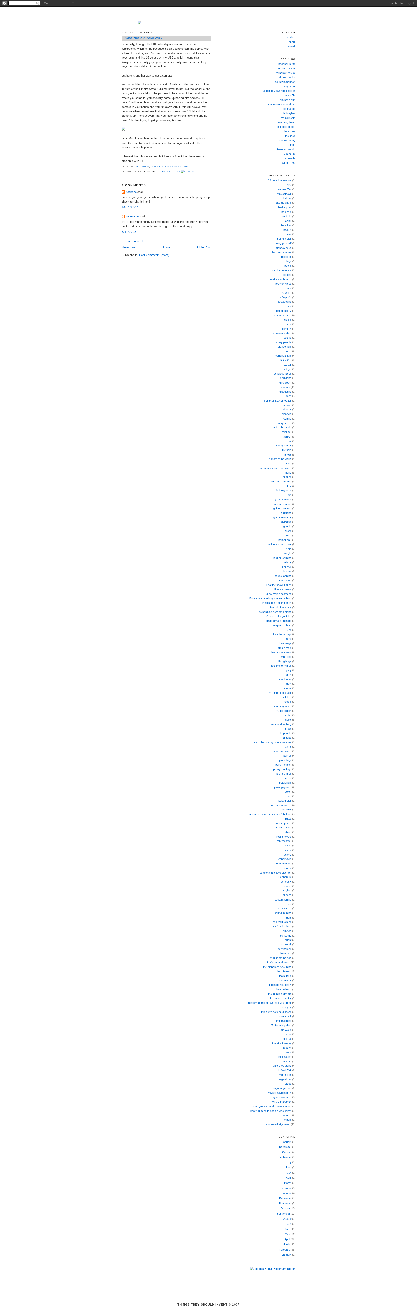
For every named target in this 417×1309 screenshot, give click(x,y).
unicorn (287, 1061)
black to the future (281, 252)
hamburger (284, 539)
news (288, 728)
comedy (286, 328)
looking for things (281, 665)
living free (285, 656)
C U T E (286, 292)
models (287, 701)
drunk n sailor (287, 77)
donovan (286, 405)
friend (288, 472)
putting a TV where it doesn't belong (270, 814)
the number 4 (283, 989)
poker (288, 791)
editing (287, 418)
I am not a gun (287, 100)
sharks (287, 886)
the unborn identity (280, 998)
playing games (282, 787)
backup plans (283, 202)
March (287, 1182)
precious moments (280, 805)
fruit (289, 486)
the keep (290, 136)
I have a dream (282, 589)
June (288, 1167)
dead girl (286, 369)
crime (288, 351)
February (286, 1188)
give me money (282, 517)
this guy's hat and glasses (276, 1012)
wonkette (290, 158)
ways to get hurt (282, 1088)
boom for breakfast (280, 270)
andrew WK (284, 189)
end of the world (282, 427)
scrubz (287, 868)
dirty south (285, 382)
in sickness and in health (276, 602)
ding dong (285, 378)
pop (289, 796)
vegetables (284, 1079)
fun (289, 495)
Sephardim (284, 877)
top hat (287, 1038)
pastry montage (282, 769)
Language (285, 643)
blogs (288, 261)
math (288, 683)
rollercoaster (284, 841)
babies (287, 198)
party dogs (285, 760)
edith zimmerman (285, 82)
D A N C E (285, 360)
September (284, 1157)
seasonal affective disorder (275, 872)
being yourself (283, 243)
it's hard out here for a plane (275, 611)
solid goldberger (285, 126)
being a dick (284, 238)
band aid (286, 216)
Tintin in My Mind (281, 1025)
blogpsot (286, 256)
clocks (287, 319)
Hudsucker (285, 580)
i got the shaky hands (278, 585)
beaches (286, 225)
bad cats (286, 211)
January (286, 1141)
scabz (288, 850)
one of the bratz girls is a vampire (272, 742)
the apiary (289, 131)
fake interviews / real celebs (279, 90)
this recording (287, 140)
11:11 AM (161, 171)
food (288, 463)
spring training (283, 913)
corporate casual (285, 73)
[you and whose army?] (139, 23)
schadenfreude (282, 863)
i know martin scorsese (278, 593)
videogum (289, 154)
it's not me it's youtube (278, 616)
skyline (287, 890)
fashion (287, 436)
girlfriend (286, 513)
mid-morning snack (280, 692)
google (287, 526)
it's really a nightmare (278, 620)
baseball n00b (286, 64)
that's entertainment (278, 962)
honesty (286, 567)
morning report (282, 706)
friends (287, 477)
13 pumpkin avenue (279, 180)
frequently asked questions (275, 468)
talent (288, 940)
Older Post (204, 247)
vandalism (285, 1074)
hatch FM (290, 95)
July (289, 1162)
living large (284, 661)
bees (288, 234)
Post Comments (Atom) (154, 255)
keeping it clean (282, 625)
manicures (285, 679)
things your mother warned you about (269, 1002)
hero (288, 549)
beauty (287, 229)
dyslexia (286, 414)
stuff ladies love (282, 926)
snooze (287, 895)
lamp (288, 638)
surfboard (285, 935)
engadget (289, 86)
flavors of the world (280, 459)
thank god (285, 953)
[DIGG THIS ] (181, 171)
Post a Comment (132, 241)
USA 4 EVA (284, 1070)
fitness (287, 454)
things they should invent (208, 14)
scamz (184, 167)
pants (288, 746)
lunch (288, 674)
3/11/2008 (129, 231)
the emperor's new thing (277, 967)
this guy (286, 1007)
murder (287, 715)
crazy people (283, 342)
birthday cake (283, 247)
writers (287, 1119)
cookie (287, 337)
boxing (287, 274)
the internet (283, 971)
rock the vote (283, 836)
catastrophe (284, 301)
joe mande (289, 108)
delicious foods (282, 373)
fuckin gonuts (283, 490)
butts (288, 288)
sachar (291, 37)
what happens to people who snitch (270, 1110)
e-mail (291, 46)
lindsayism (289, 113)
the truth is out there (279, 994)
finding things (283, 445)
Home (166, 247)
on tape (287, 737)
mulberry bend (286, 122)
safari (288, 845)
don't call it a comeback (277, 400)
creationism (284, 346)
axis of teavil (284, 193)
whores (287, 1115)
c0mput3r (285, 297)
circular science (282, 315)
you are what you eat (278, 1124)
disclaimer (142, 167)
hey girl (287, 553)
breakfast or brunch (280, 279)
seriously (286, 881)
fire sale (286, 450)
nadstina (131, 192)
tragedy (287, 1048)
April (288, 1177)
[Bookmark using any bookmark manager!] (272, 1268)
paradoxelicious (282, 751)
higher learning (282, 557)
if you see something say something (270, 598)
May (288, 1172)
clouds (287, 324)
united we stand (282, 1065)
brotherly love (283, 283)
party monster (283, 764)
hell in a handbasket (279, 544)
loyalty (287, 670)
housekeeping (283, 575)
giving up (286, 521)
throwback (285, 1016)
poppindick (284, 800)
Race (288, 818)
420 (289, 185)
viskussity (132, 216)
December (285, 1198)
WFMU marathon (281, 1101)
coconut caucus (286, 68)
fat (290, 441)
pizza (288, 778)
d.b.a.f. (287, 364)
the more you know (280, 984)
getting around (282, 504)
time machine (283, 1020)
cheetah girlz (283, 310)
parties (287, 755)
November (285, 1146)
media (287, 688)
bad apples (284, 207)
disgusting (285, 391)
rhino (288, 832)
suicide (287, 931)
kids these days (282, 634)
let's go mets (284, 648)
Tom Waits (285, 1030)
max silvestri (288, 118)
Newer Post (129, 247)
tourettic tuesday (281, 1043)
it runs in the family (165, 167)
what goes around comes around (272, 1106)
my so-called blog (281, 724)
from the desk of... (281, 481)
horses (287, 571)
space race (284, 908)
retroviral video (282, 827)
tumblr (291, 144)
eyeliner (286, 432)
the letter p (285, 976)
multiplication (283, 710)
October (286, 1152)
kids (289, 630)
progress (286, 809)
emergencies (283, 423)
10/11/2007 (130, 207)
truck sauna (284, 1056)
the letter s (285, 980)
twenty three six (286, 149)
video (288, 1083)
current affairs (283, 355)
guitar (288, 535)
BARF (288, 220)
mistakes (286, 697)
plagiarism (285, 782)
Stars (288, 917)
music (288, 719)
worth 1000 (288, 162)
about (292, 42)
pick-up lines (283, 773)
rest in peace (283, 823)
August (287, 1218)
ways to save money (279, 1092)
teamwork (285, 944)
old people (285, 733)
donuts (287, 409)
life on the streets (281, 652)
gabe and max (283, 499)
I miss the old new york (142, 38)
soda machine (283, 899)
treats (288, 1052)
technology (284, 949)
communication (282, 333)
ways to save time (281, 1097)
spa (289, 904)
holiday (287, 562)
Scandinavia (284, 859)
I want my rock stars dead (280, 104)
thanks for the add (280, 958)
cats (289, 306)
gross (288, 531)
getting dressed (282, 508)
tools (288, 1034)
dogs (288, 396)
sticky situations (282, 922)
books (287, 265)
